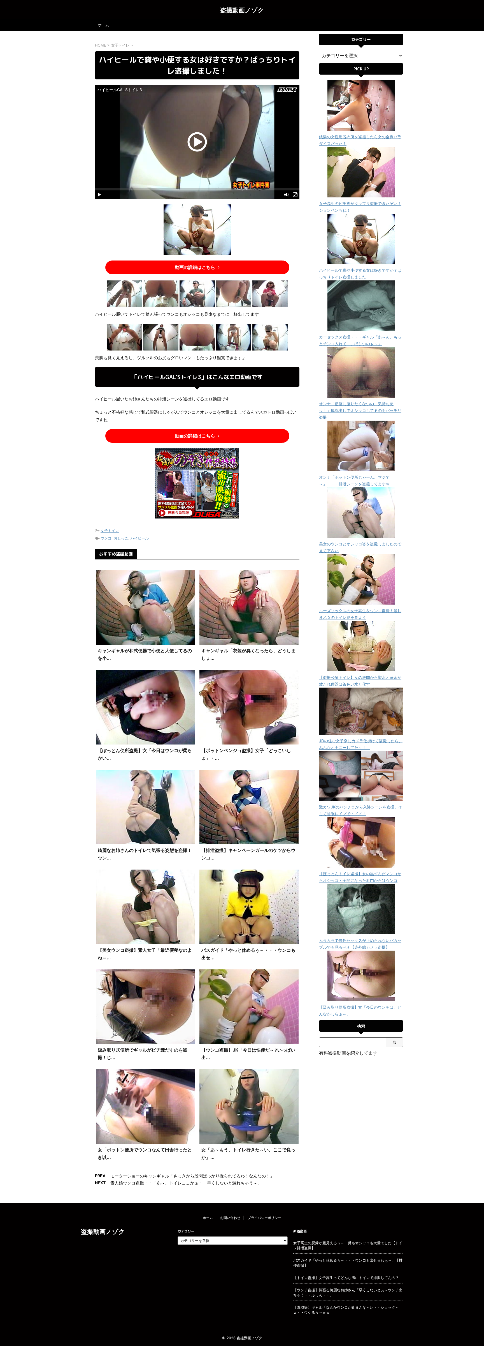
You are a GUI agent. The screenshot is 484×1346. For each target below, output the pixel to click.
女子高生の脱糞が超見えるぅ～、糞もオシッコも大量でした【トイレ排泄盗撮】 (347, 1245)
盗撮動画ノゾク (242, 10)
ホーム (103, 25)
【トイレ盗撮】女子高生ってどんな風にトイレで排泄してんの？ (346, 1277)
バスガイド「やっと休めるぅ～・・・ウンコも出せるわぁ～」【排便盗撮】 (347, 1262)
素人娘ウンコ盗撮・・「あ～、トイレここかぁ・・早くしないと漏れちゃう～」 (186, 1183)
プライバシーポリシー (264, 1218)
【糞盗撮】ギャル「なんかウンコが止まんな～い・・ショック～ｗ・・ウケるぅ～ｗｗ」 (346, 1310)
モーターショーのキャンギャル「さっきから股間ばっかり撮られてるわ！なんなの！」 (192, 1176)
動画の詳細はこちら (195, 267)
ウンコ (106, 538)
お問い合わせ (230, 1218)
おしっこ (121, 538)
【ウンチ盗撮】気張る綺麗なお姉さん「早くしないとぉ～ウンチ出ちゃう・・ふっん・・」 (347, 1292)
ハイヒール (140, 538)
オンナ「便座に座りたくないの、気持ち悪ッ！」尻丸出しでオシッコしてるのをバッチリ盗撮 (360, 410)
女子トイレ (110, 530)
